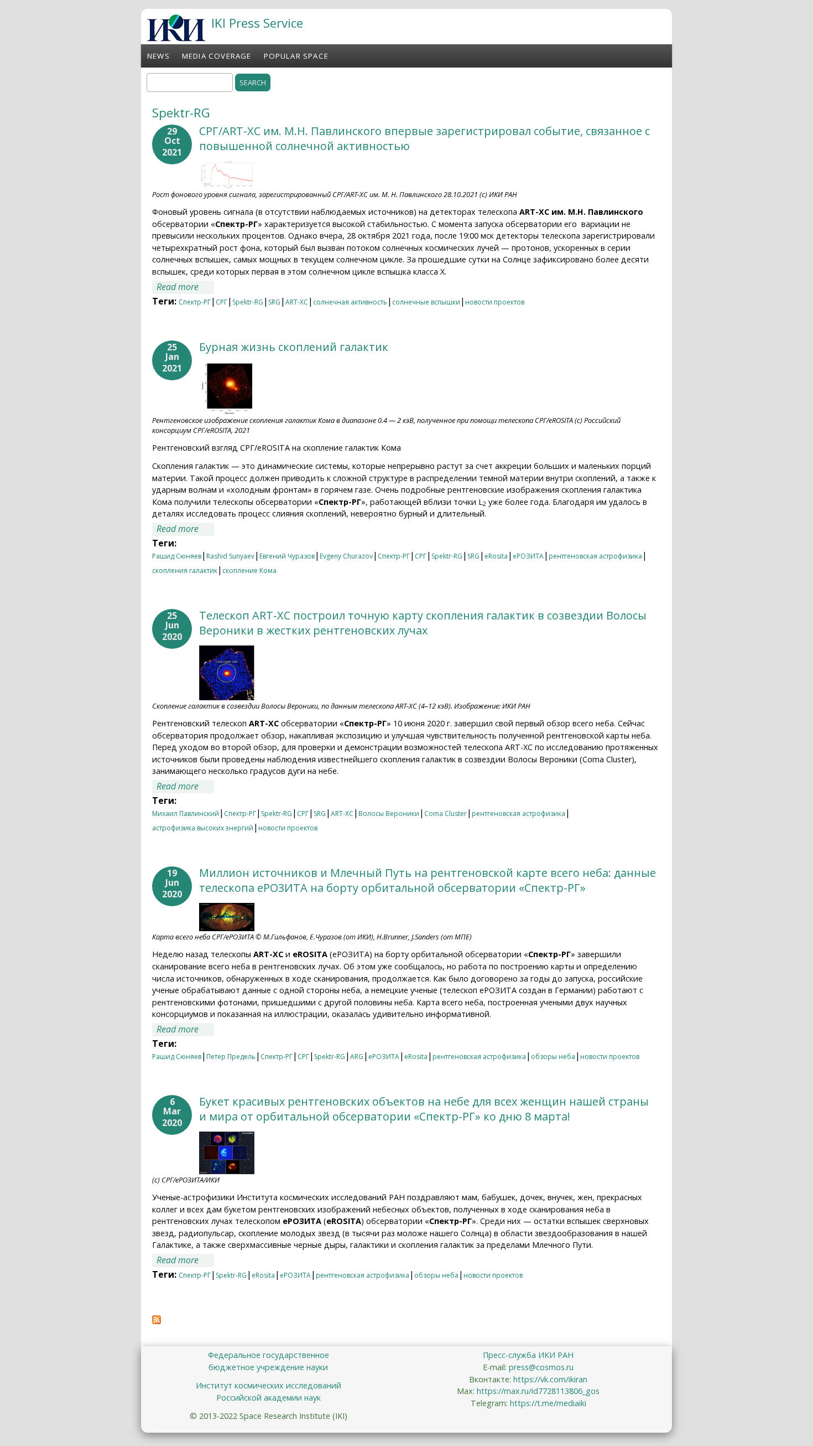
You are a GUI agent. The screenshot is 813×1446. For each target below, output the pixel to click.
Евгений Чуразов (287, 556)
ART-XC (296, 302)
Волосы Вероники (388, 813)
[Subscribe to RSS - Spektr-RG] (156, 1321)
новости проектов (494, 302)
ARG (356, 1056)
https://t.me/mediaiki (548, 1403)
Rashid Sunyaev (230, 556)
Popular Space (296, 56)
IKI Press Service (257, 23)
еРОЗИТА (528, 556)
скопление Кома (249, 570)
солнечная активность (350, 302)
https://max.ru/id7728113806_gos (538, 1391)
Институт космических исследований (268, 1385)
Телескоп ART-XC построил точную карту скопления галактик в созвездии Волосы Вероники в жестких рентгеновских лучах (423, 623)
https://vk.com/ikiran (550, 1379)
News (158, 56)
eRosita (496, 556)
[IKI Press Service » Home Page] (176, 38)
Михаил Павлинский (185, 813)
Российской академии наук (268, 1397)
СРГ (221, 302)
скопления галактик (184, 570)
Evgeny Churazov (346, 556)
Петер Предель (231, 1056)
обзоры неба (553, 1056)
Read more (185, 287)
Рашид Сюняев (176, 556)
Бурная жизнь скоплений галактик (293, 346)
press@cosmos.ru (541, 1367)
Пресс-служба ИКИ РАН (528, 1355)
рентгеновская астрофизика (595, 556)
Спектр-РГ (195, 302)
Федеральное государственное (268, 1355)
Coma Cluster (445, 813)
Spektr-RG (247, 302)
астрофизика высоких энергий (202, 828)
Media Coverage (217, 56)
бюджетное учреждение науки (268, 1367)
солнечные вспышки (426, 302)
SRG (274, 302)
